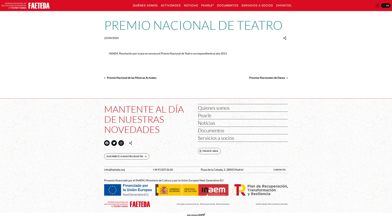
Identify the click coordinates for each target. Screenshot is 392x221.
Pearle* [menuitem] (207, 5)
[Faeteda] (25, 5)
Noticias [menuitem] (191, 5)
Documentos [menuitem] (227, 5)
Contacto (279, 169)
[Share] (285, 38)
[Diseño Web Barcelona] (196, 215)
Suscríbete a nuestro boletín (127, 156)
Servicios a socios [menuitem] (257, 5)
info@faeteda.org (114, 169)
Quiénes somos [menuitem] (145, 5)
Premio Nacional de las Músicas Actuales (131, 77)
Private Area (210, 151)
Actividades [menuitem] (171, 5)
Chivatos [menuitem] (284, 5)
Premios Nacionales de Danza (267, 77)
